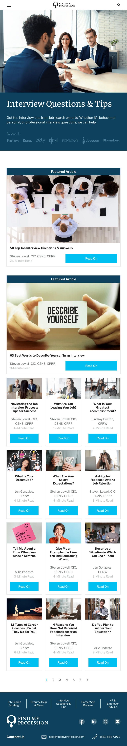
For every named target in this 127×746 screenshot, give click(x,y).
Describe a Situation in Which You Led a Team (102, 552)
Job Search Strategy (14, 703)
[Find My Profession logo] (64, 5)
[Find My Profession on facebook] (82, 721)
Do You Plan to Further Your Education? (102, 628)
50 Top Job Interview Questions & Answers (41, 248)
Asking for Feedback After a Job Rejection (102, 480)
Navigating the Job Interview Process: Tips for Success (24, 407)
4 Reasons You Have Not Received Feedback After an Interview (63, 630)
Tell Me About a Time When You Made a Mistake (24, 552)
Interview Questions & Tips (63, 703)
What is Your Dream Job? (24, 478)
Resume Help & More (39, 703)
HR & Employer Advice (113, 703)
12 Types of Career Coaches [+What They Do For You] (24, 628)
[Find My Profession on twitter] (105, 721)
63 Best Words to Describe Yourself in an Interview (47, 355)
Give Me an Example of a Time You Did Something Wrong (63, 554)
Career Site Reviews (88, 703)
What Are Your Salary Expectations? (63, 480)
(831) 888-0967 (110, 736)
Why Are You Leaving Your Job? (63, 405)
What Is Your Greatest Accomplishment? (102, 407)
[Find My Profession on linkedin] (94, 721)
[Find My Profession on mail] (117, 721)
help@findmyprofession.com (67, 736)
